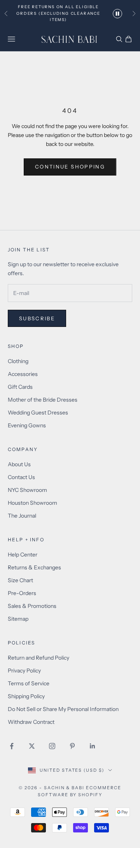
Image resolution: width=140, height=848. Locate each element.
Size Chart (20, 580)
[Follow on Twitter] (32, 746)
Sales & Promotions (32, 605)
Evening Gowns (27, 425)
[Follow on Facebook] (12, 746)
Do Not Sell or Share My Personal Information (63, 709)
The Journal (22, 515)
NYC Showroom (27, 489)
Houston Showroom (32, 502)
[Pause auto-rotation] (117, 13)
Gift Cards (20, 386)
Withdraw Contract (31, 721)
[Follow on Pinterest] (72, 746)
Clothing (18, 361)
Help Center (22, 554)
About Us (19, 464)
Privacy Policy (24, 670)
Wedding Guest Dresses (38, 412)
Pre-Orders (22, 593)
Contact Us (21, 477)
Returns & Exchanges (34, 567)
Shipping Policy (26, 696)
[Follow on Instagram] (52, 746)
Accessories (23, 373)
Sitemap (18, 618)
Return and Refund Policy (38, 657)
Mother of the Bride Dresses (42, 399)
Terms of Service (28, 683)
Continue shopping (70, 166)
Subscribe (37, 318)
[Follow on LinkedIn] (92, 746)
